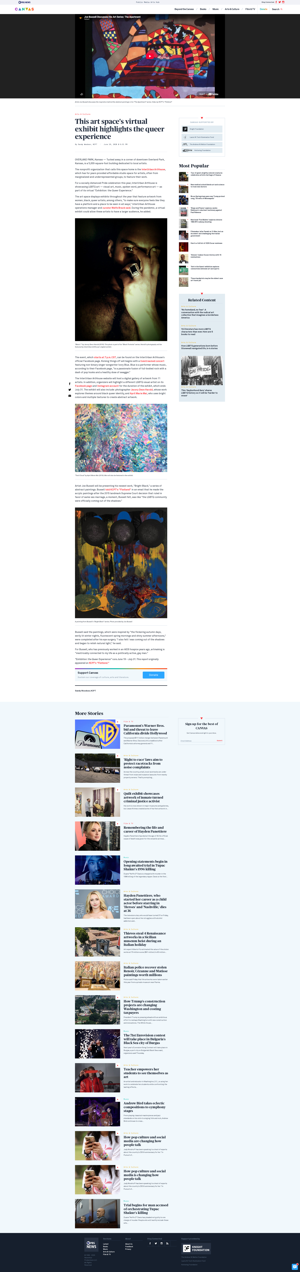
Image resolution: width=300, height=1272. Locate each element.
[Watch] (97, 734)
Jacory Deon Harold (142, 390)
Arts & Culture (232, 9)
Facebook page (83, 386)
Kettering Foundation (189, 1265)
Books (203, 9)
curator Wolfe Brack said (116, 208)
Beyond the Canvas (184, 9)
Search (276, 9)
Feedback (129, 1247)
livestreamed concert (152, 361)
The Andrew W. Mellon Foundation (194, 1257)
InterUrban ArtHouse (153, 169)
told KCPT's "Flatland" (118, 490)
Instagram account (108, 386)
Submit (219, 740)
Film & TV (250, 9)
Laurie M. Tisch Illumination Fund (193, 1261)
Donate (263, 9)
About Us (128, 1244)
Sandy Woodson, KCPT (87, 144)
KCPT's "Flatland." (99, 663)
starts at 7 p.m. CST (105, 357)
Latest (106, 1244)
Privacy (128, 1249)
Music (215, 9)
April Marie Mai (138, 393)
